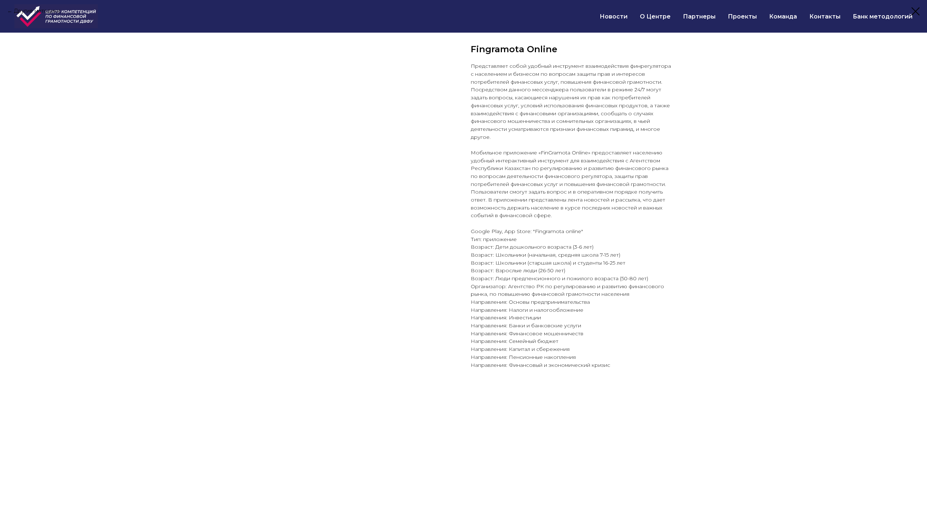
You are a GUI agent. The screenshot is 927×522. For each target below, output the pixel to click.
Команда (783, 16)
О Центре (655, 16)
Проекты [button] (742, 16)
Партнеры (699, 16)
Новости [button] (614, 16)
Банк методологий (883, 16)
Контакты (824, 16)
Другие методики (37, 11)
